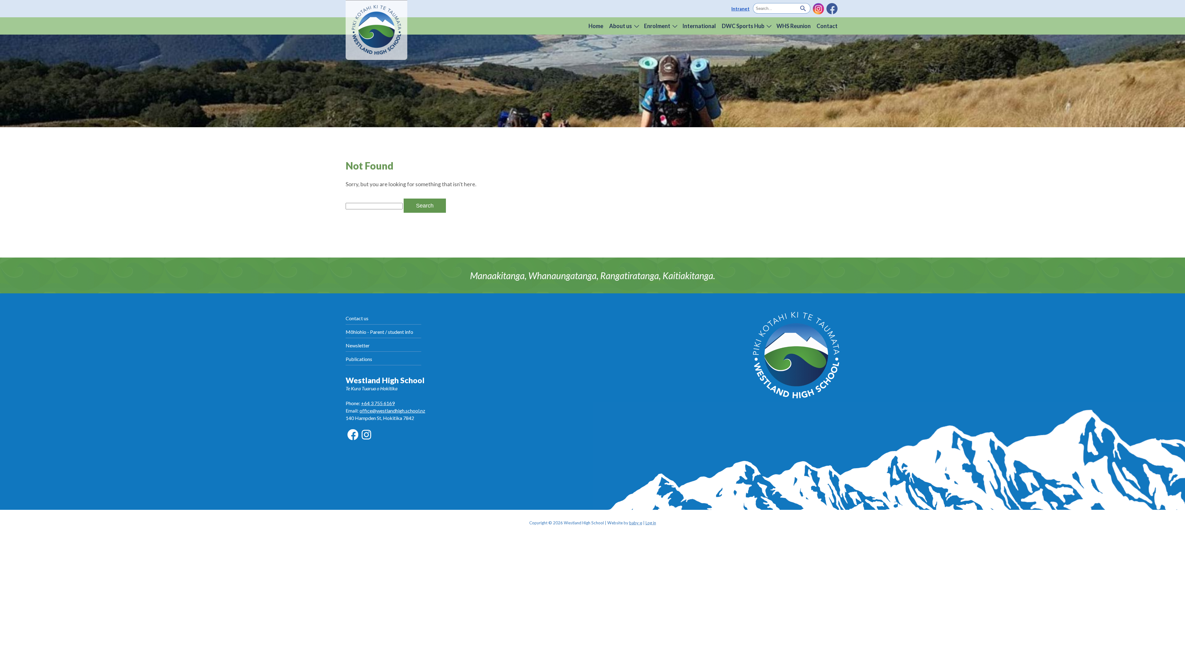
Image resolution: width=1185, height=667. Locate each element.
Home (595, 26)
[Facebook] (832, 8)
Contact (827, 26)
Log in (651, 522)
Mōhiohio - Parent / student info (379, 332)
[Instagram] (818, 8)
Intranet (740, 8)
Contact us (357, 318)
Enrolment (657, 26)
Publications (359, 359)
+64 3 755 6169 (378, 403)
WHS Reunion (793, 26)
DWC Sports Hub (743, 26)
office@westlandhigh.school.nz (392, 410)
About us (620, 26)
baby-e (635, 522)
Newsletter (358, 345)
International (699, 26)
